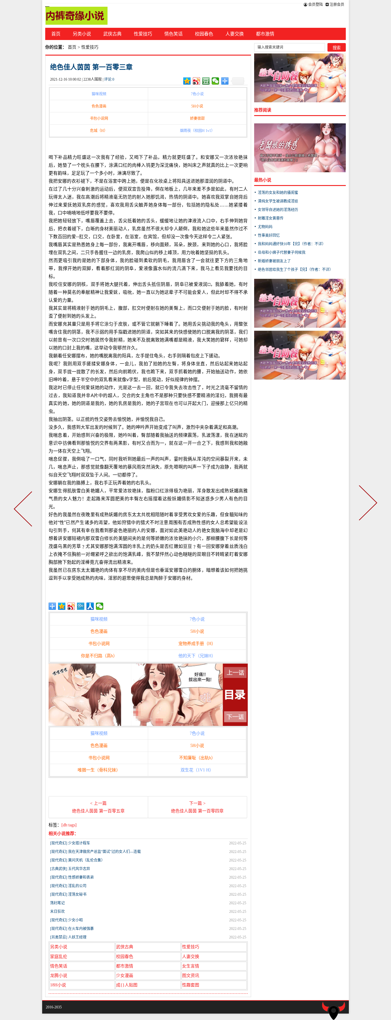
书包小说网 (99, 118)
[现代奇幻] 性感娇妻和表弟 (72, 877)
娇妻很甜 (197, 118)
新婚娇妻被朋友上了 (274, 261)
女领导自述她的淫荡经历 (278, 210)
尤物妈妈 (265, 227)
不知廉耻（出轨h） (197, 758)
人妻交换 (234, 33)
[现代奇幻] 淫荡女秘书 (68, 894)
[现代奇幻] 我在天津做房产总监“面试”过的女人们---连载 (95, 852)
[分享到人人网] (90, 606)
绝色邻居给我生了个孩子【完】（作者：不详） (295, 270)
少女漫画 (124, 975)
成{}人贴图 (126, 985)
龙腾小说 (58, 975)
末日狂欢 (57, 911)
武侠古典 (112, 33)
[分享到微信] (215, 81)
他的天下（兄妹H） (197, 656)
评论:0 (109, 79)
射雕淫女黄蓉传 (270, 218)
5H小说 (197, 106)
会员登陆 (315, 4)
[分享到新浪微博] (196, 81)
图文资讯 (190, 975)
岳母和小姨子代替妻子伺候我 (281, 252)
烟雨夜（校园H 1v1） (197, 131)
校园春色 (204, 33)
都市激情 (265, 33)
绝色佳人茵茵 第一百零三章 (91, 67)
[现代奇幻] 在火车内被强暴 (72, 929)
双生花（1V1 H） (197, 770)
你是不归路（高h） (99, 656)
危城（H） (99, 131)
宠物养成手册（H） (197, 643)
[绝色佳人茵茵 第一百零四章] (366, 510)
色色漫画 (99, 106)
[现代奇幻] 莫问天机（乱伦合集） (77, 860)
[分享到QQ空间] (187, 81)
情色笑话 (173, 33)
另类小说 (82, 33)
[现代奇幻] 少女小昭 (66, 920)
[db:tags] (69, 825)
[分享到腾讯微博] (81, 606)
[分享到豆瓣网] (206, 81)
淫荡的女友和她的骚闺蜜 (278, 193)
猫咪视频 (99, 94)
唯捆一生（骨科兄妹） (99, 770)
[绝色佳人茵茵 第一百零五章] (24, 510)
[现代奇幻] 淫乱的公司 (68, 886)
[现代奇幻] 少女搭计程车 (70, 843)
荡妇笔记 (57, 903)
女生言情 (190, 966)
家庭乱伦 (58, 956)
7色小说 (197, 94)
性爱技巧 (143, 33)
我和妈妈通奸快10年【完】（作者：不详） (292, 244)
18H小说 (58, 985)
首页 (55, 33)
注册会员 (336, 4)
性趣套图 (190, 985)
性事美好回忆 (269, 235)
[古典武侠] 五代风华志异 (70, 869)
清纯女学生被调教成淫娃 (278, 201)
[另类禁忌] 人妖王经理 (68, 937)
